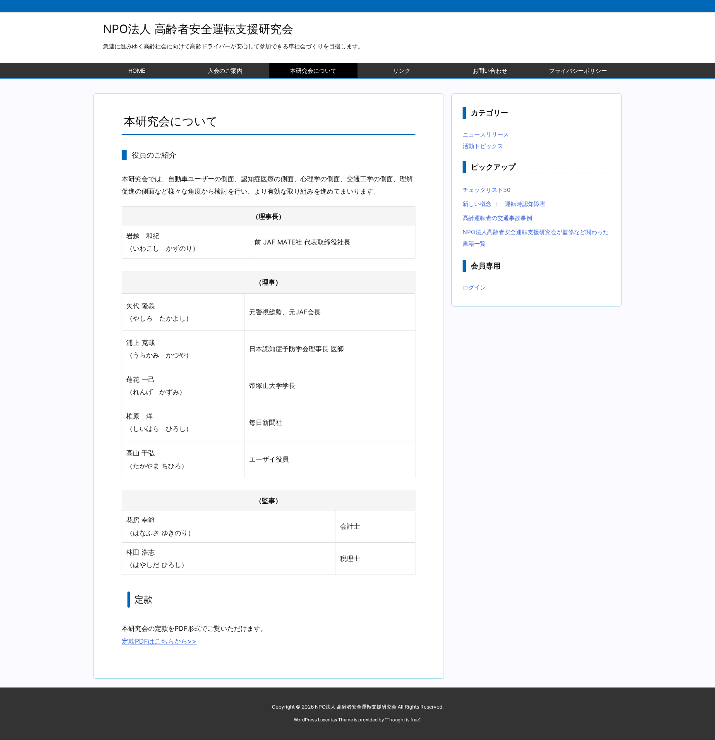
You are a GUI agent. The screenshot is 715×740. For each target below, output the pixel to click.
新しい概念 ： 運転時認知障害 (504, 203)
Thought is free (402, 720)
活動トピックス (483, 145)
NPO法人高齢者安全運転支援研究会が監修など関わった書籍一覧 (536, 237)
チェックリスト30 (487, 189)
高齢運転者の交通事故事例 (497, 217)
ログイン (474, 287)
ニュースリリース (486, 134)
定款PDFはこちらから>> (159, 641)
